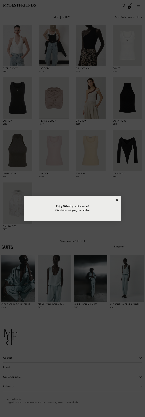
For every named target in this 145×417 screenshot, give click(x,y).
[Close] (117, 200)
